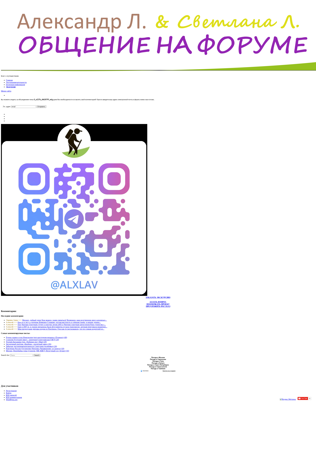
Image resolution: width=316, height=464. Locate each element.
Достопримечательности (16, 82)
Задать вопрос (158, 302)
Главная (9, 80)
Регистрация (11, 391)
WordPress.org (11, 400)
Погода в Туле (158, 361)
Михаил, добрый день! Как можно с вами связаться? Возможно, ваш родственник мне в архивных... (64, 320)
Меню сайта (6, 91)
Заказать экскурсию (158, 297)
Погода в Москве (158, 357)
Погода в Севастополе (158, 367)
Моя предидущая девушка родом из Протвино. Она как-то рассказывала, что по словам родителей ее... (61, 329)
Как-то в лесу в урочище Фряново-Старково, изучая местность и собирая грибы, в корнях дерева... (59, 322)
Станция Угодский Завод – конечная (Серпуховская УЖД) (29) (32, 340)
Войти (8, 393)
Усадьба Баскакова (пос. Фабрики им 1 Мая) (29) (26, 342)
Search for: (5, 355)
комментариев (14, 397)
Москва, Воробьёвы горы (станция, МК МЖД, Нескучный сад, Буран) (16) (37, 351)
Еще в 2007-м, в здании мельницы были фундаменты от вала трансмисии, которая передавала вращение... (62, 327)
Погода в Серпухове (158, 359)
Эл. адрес (7, 106)
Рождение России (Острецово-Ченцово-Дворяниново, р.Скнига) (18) (35, 349)
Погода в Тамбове (158, 369)
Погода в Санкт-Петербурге (158, 365)
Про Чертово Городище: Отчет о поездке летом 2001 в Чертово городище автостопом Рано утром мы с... (62, 325)
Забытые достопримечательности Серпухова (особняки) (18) (31, 346)
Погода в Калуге (158, 363)
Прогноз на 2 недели (169, 371)
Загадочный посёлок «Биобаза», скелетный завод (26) (28, 344)
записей (11, 395)
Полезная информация (15, 85)
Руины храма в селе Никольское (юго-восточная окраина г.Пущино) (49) (36, 337)
